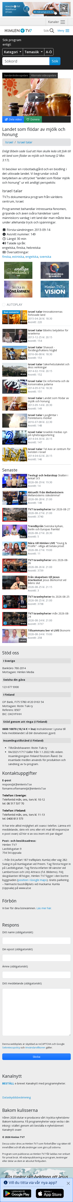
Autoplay (14, 305)
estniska (18, 257)
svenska (45, 257)
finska (6, 257)
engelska (31, 257)
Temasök (32, 52)
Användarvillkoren (35, 1047)
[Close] (68, 1183)
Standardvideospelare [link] (16, 75)
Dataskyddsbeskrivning (16, 1097)
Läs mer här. (44, 908)
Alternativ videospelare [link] (43, 75)
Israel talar (24, 142)
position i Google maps (32, 880)
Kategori (11, 52)
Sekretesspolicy (11, 1047)
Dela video (15, 119)
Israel (9, 142)
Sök (55, 61)
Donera (34, 119)
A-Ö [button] (49, 52)
